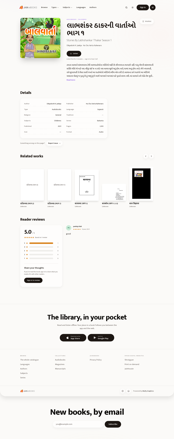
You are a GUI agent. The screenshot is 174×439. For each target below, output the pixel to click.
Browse (44, 7)
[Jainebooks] (27, 7)
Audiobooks (56, 109)
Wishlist (148, 21)
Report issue (53, 143)
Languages (81, 7)
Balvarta (100, 120)
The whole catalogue (29, 360)
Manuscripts (60, 368)
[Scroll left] (145, 156)
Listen (75, 53)
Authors (92, 7)
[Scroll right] (151, 156)
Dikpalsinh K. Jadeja (54, 103)
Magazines (59, 364)
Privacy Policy (96, 360)
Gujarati (100, 109)
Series (22, 377)
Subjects (66, 7)
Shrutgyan (129, 360)
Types (54, 7)
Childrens (57, 120)
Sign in (143, 7)
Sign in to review (33, 280)
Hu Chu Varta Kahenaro (94, 103)
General (58, 114)
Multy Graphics (148, 391)
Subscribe (113, 424)
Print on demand (132, 364)
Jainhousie (129, 368)
